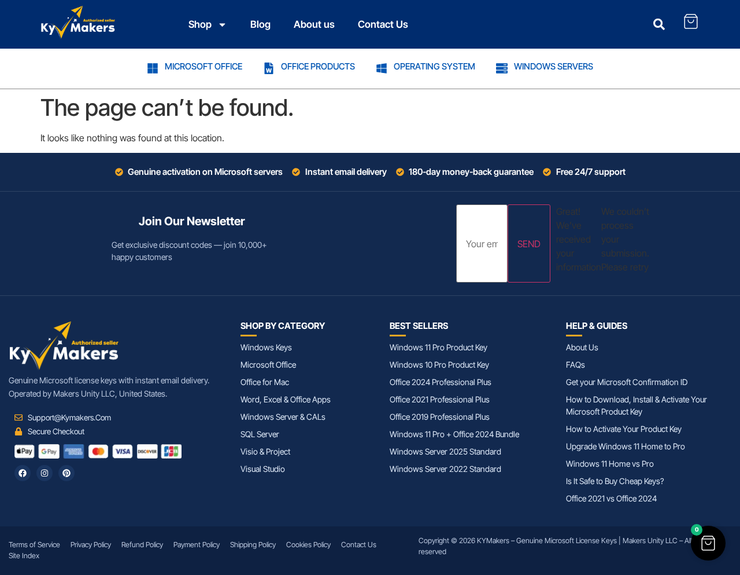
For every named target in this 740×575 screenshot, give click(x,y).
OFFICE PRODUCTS (318, 66)
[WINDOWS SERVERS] (502, 68)
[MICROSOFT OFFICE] (152, 68)
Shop (200, 24)
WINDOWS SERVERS (553, 66)
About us (314, 24)
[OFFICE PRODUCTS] (269, 68)
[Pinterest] (66, 473)
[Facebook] (22, 473)
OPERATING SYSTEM (434, 66)
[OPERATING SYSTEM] (381, 68)
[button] (708, 543)
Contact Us (383, 24)
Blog (260, 24)
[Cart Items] (691, 21)
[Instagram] (44, 473)
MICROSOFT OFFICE (203, 66)
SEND (529, 244)
